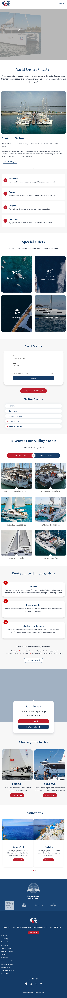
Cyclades (18, 847)
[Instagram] (31, 983)
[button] (31, 870)
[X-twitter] (36, 983)
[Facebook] (26, 983)
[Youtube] (41, 983)
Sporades (49, 847)
